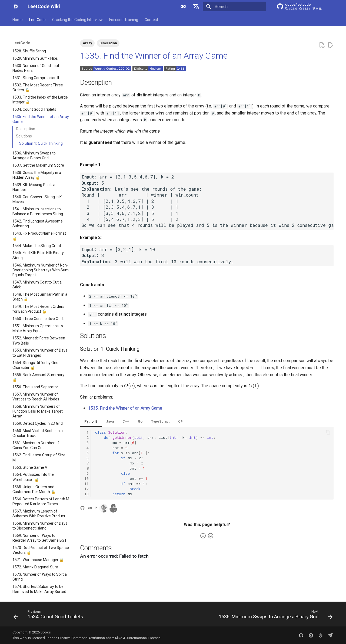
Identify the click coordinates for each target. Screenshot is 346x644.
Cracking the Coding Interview (77, 20)
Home (17, 20)
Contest (151, 20)
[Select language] (196, 6)
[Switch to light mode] (183, 6)
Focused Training (123, 20)
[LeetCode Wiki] (15, 6)
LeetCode (37, 20)
